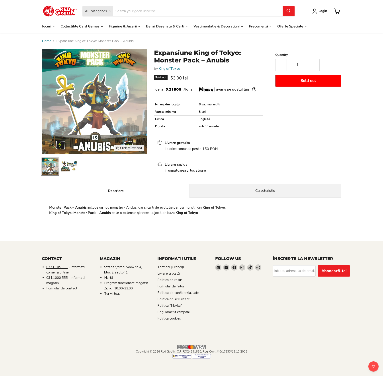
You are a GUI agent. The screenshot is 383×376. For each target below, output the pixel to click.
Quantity (281, 55)
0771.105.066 (57, 267)
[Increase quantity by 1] (314, 65)
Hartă (108, 277)
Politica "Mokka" (169, 305)
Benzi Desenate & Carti (165, 26)
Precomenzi (259, 26)
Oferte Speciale (290, 26)
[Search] (289, 11)
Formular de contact (61, 288)
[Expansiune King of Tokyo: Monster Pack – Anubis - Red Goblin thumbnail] (50, 166)
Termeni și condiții (170, 267)
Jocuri (47, 26)
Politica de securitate (173, 299)
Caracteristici (265, 190)
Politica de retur (169, 280)
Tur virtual (112, 293)
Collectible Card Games (80, 26)
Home (46, 41)
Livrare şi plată (168, 273)
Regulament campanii (173, 312)
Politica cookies (169, 318)
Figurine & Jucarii (123, 26)
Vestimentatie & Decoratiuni (216, 26)
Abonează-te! (333, 270)
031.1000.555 (57, 277)
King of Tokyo (169, 68)
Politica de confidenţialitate (178, 293)
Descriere (116, 190)
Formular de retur (170, 286)
